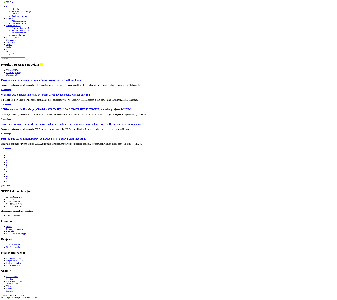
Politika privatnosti (14, 281)
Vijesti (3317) (12, 70)
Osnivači (15, 14)
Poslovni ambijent (19, 33)
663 (7, 176)
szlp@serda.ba (14, 215)
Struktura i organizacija (21, 11)
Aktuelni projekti (19, 21)
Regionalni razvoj (13, 26)
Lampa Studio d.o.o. (29, 298)
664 (7, 179)
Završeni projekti (19, 23)
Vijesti (9, 44)
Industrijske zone (19, 35)
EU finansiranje (12, 37)
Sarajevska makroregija (21, 16)
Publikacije (11, 40)
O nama (9, 7)
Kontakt (9, 49)
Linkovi (9, 47)
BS (7, 52)
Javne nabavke (12, 42)
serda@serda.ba (14, 202)
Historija (15, 9)
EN (13, 54)
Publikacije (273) (13, 72)
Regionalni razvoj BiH (21, 30)
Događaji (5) (11, 75)
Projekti (9, 18)
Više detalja (6, 89)
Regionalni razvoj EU (21, 28)
